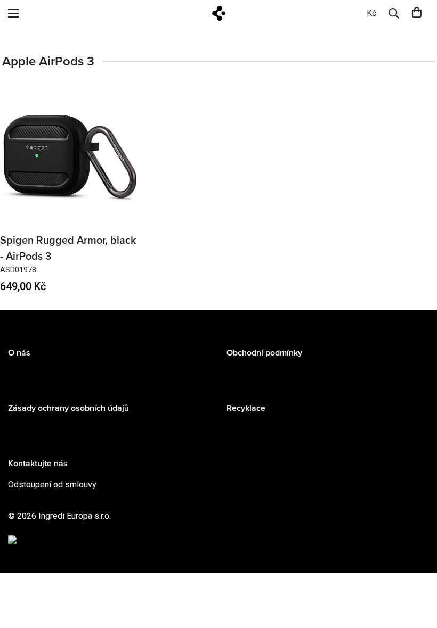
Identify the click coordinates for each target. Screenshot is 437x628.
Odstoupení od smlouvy (52, 485)
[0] (416, 13)
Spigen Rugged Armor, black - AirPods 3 (68, 248)
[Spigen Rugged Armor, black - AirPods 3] (70, 157)
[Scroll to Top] (416, 570)
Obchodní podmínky (264, 353)
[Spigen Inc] (218, 13)
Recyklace (245, 408)
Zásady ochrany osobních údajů (68, 408)
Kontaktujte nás (38, 463)
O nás (19, 353)
